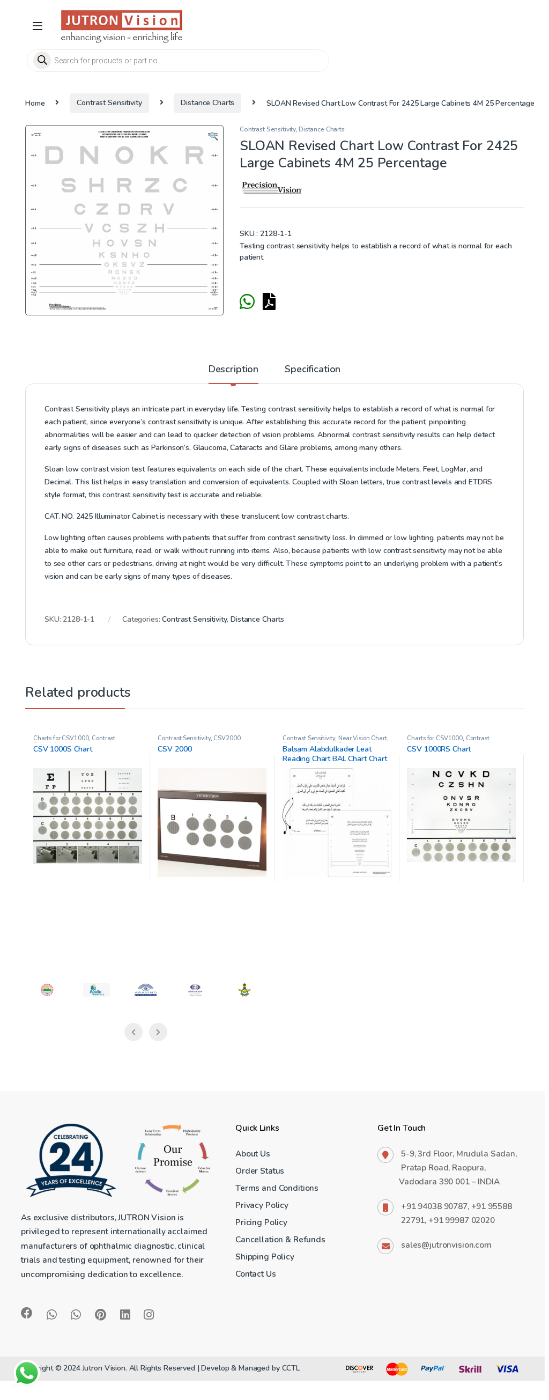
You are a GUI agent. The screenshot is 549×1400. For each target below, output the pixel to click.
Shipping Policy (264, 1256)
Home (34, 103)
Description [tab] (233, 369)
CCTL (291, 1368)
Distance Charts (207, 103)
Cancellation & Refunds (280, 1239)
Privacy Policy (261, 1205)
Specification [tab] (312, 369)
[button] (213, 136)
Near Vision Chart (362, 738)
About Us (252, 1153)
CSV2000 (226, 738)
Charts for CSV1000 (60, 738)
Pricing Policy (261, 1222)
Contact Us (255, 1273)
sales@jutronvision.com (446, 1244)
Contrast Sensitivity (109, 103)
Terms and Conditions (276, 1187)
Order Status (259, 1170)
